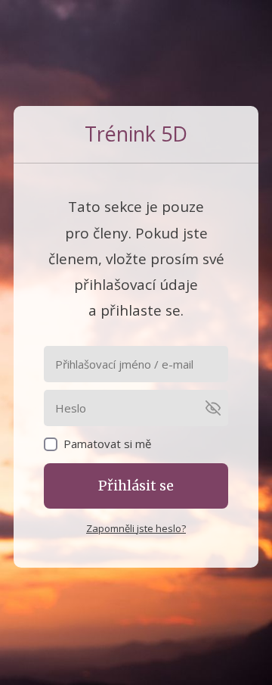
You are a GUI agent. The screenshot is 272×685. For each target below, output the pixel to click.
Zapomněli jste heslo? (136, 528)
